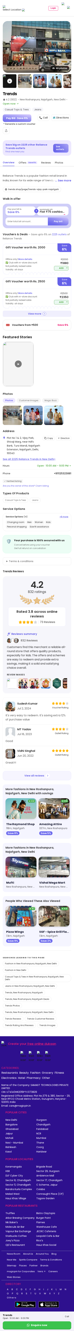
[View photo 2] (25, 81)
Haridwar (41, 1151)
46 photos (61, 68)
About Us (28, 1253)
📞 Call (43, 117)
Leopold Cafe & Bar (47, 1236)
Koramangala (14, 1166)
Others (12, 1297)
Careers (53, 1271)
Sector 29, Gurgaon (48, 1171)
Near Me (11, 1259)
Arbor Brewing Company (20, 1218)
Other (46, 1078)
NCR (38, 1133)
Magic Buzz (51, 400)
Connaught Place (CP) (50, 1194)
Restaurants (9, 1073)
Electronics (9, 1078)
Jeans (35, 500)
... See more (63, 180)
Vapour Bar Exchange (18, 1231)
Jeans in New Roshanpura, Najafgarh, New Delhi (30, 985)
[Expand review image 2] (23, 683)
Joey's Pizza (12, 1240)
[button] (10, 81)
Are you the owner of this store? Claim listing (26, 485)
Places (23, 1265)
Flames (40, 1222)
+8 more (64, 516)
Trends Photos (12, 1005)
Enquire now (39, 1325)
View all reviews (34, 775)
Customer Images (28, 400)
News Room (13, 1253)
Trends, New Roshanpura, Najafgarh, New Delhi (29, 1012)
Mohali (9, 1138)
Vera (40, 1271)
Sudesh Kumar (27, 704)
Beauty (24, 1073)
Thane (40, 1142)
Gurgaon (41, 1120)
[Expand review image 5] (57, 683)
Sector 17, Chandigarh (49, 1180)
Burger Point (43, 1218)
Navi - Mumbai (14, 1142)
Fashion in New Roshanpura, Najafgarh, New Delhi (31, 963)
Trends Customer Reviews (40, 1018)
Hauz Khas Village (16, 1198)
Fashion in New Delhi (15, 970)
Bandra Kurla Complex (19, 1189)
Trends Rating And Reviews (19, 1025)
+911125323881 (62, 473)
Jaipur (9, 1133)
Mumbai (41, 1138)
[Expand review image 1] (12, 683)
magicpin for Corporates (21, 1271)
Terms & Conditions (51, 1259)
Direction (65, 438)
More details (25, 259)
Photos (9, 400)
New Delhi (11, 1120)
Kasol (9, 1151)
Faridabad (42, 1129)
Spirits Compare (28, 1259)
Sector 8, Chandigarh (18, 1180)
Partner (33, 1265)
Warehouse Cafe (46, 1227)
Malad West (13, 1194)
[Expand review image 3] (34, 683)
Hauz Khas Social (46, 1245)
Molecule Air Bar (15, 1227)
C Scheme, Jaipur (46, 1184)
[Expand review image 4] (45, 683)
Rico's (39, 1240)
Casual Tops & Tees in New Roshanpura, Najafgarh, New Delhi (34, 978)
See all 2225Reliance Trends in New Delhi (29, 459)
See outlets (60, 148)
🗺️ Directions (61, 117)
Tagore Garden (45, 1198)
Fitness (59, 1073)
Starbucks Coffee (16, 1236)
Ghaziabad (12, 1129)
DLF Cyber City (14, 1175)
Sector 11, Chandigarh (18, 1184)
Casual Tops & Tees (15, 500)
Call (67, 1316)
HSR (8, 1171)
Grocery (47, 1073)
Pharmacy (34, 1078)
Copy (50, 438)
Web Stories (13, 1277)
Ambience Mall (45, 1175)
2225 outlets (59, 234)
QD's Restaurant (15, 1245)
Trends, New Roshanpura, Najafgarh (24, 992)
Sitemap (11, 1265)
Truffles (10, 1213)
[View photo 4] (55, 81)
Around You (42, 1253)
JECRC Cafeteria (46, 1231)
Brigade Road (44, 1166)
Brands (44, 1265)
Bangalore (12, 1124)
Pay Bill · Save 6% (17, 118)
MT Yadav (24, 729)
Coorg (40, 1147)
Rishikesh (11, 1147)
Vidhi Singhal (26, 751)
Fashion (35, 1073)
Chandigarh (43, 1124)
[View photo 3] (40, 81)
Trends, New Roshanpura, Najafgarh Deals (27, 999)
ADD (63, 268)
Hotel (21, 1078)
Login (53, 8)
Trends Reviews (13, 1018)
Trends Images (47, 1025)
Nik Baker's (12, 1222)
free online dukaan (41, 1044)
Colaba (40, 1189)
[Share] (6, 130)
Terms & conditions (21, 561)
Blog (53, 1253)
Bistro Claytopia (45, 1213)
